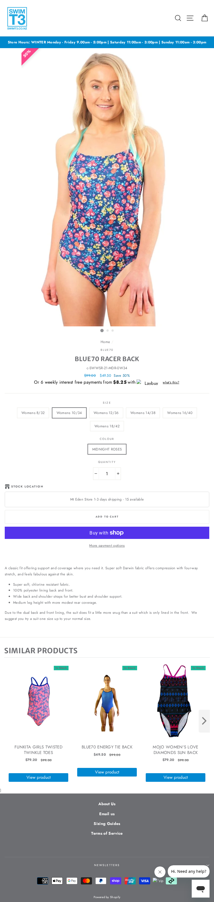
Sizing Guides (107, 823)
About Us (107, 804)
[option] (107, 42)
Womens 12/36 (106, 412)
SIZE (107, 403)
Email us (107, 814)
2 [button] (107, 330)
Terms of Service (107, 833)
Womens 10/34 (69, 412)
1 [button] (102, 330)
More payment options (107, 545)
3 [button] (112, 330)
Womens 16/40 (180, 412)
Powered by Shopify (107, 897)
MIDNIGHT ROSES (107, 449)
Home (105, 341)
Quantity (107, 462)
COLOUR (107, 439)
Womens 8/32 (33, 412)
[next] (204, 721)
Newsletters (107, 865)
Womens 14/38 (142, 412)
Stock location (27, 486)
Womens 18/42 (107, 426)
